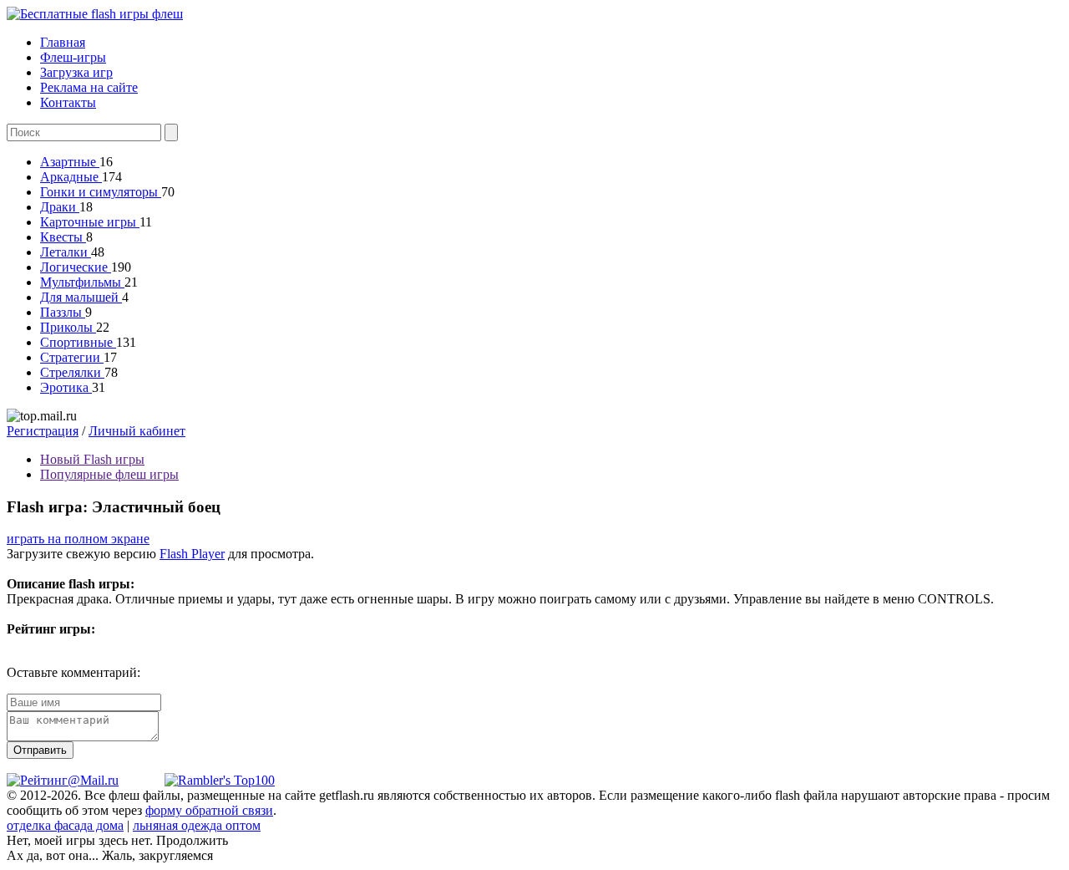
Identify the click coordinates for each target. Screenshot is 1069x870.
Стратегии (72, 357)
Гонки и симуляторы (100, 192)
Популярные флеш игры (109, 474)
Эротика (66, 387)
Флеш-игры (73, 57)
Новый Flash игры (92, 459)
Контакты (68, 102)
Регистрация (43, 431)
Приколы (68, 327)
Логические (75, 267)
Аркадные (71, 177)
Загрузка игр (76, 72)
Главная (62, 42)
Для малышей (81, 297)
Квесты (63, 237)
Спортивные (78, 342)
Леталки (65, 252)
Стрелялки (72, 372)
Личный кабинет (137, 431)
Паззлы (62, 312)
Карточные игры (89, 222)
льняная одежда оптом (197, 825)
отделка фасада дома (65, 825)
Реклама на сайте (89, 87)
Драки (59, 207)
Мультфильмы (82, 282)
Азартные (69, 162)
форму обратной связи (209, 810)
